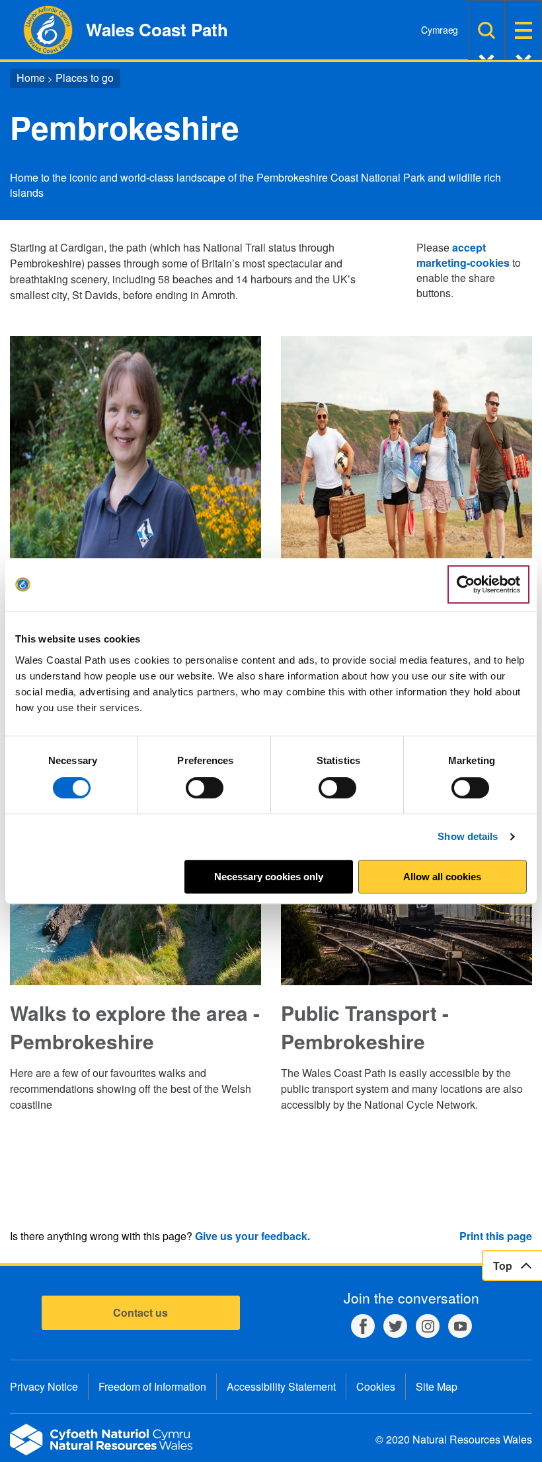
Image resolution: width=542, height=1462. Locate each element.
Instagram (428, 1326)
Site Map (436, 1386)
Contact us (140, 1312)
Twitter (395, 1326)
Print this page (495, 1235)
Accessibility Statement (281, 1386)
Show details (468, 836)
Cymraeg (439, 29)
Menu (523, 30)
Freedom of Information (152, 1386)
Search (486, 30)
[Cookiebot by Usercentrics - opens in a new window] (488, 584)
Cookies (375, 1386)
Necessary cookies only (268, 876)
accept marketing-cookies (463, 255)
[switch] (204, 787)
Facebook (363, 1326)
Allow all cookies (442, 876)
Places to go (85, 77)
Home (31, 77)
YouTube (460, 1326)
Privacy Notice (44, 1386)
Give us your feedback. (252, 1235)
